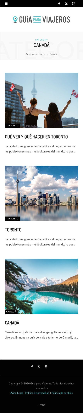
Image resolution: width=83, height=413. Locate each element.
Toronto (12, 125)
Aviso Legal (17, 392)
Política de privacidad (37, 392)
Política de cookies (62, 392)
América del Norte (35, 53)
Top (42, 405)
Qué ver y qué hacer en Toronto (36, 136)
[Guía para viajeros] (41, 19)
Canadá (11, 311)
